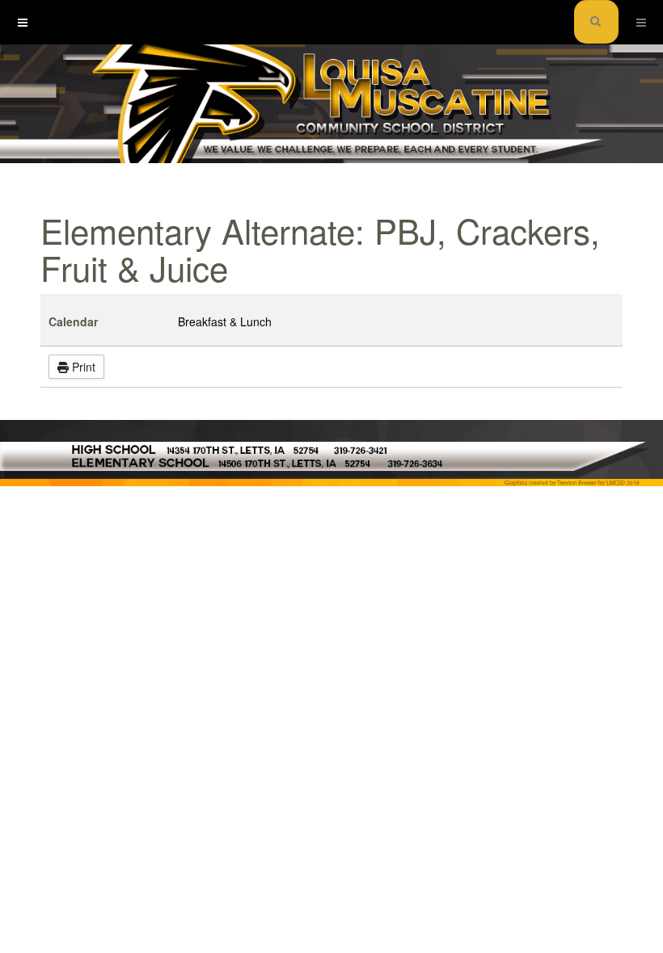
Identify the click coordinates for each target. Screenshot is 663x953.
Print (82, 367)
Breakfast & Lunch (225, 321)
